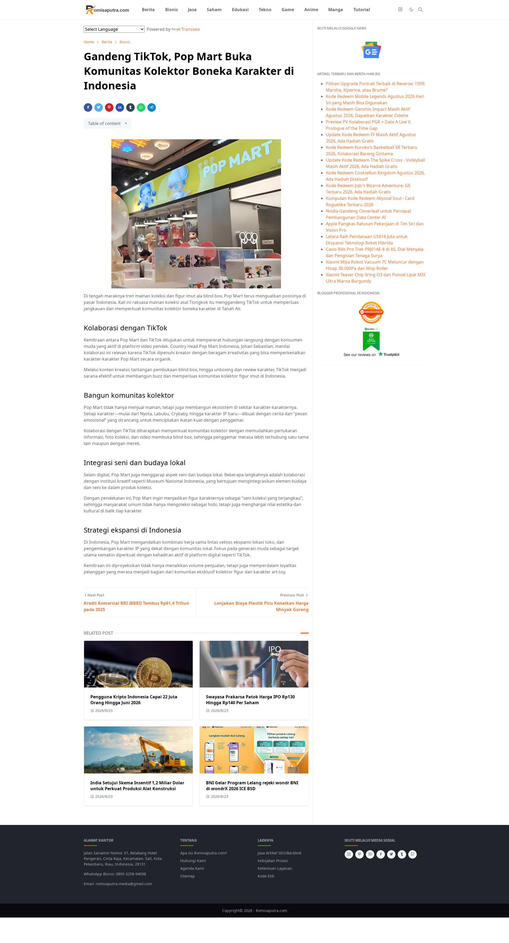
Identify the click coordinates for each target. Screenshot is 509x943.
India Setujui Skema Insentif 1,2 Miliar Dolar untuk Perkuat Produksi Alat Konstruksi (137, 785)
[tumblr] (402, 854)
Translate (190, 29)
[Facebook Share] (88, 107)
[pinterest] (359, 854)
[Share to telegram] (151, 107)
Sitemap (187, 876)
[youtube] (370, 854)
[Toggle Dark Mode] (411, 9)
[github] (412, 854)
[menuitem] (148, 9)
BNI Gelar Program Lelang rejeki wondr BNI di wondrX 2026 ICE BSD (252, 785)
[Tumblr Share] (130, 107)
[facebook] (380, 854)
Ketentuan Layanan (275, 868)
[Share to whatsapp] (141, 107)
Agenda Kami (192, 868)
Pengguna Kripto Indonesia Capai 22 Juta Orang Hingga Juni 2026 (133, 700)
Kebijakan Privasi (273, 860)
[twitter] (391, 854)
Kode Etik (266, 876)
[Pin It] (109, 107)
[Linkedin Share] (120, 107)
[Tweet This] (98, 107)
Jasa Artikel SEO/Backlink (279, 852)
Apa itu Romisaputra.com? (203, 852)
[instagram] (400, 9)
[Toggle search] (420, 9)
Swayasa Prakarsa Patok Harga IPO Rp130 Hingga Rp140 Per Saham (250, 700)
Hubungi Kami (193, 860)
